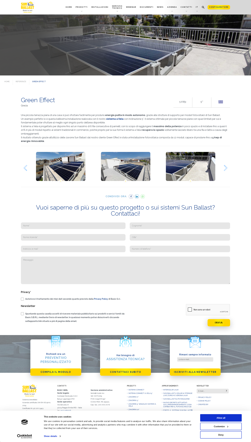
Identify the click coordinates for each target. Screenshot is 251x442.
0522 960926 (65, 410)
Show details (50, 436)
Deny (221, 435)
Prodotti (82, 7)
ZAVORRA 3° (133, 400)
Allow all (221, 418)
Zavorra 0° (133, 397)
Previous (25, 168)
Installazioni (99, 7)
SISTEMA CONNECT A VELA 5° (140, 393)
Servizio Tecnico (117, 7)
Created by (203, 404)
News (160, 7)
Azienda (172, 7)
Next (225, 168)
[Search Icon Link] (203, 7)
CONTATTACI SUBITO (125, 371)
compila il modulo (56, 371)
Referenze (21, 82)
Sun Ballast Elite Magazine (176, 399)
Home (69, 7)
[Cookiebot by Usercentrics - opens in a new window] (24, 436)
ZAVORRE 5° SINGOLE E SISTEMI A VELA (142, 405)
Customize (219, 426)
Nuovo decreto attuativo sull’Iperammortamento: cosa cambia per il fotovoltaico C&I (177, 405)
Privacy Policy (101, 299)
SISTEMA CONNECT (136, 390)
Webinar (131, 7)
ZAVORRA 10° (133, 409)
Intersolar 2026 (170, 390)
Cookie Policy (204, 401)
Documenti (146, 7)
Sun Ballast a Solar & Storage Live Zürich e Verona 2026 (177, 394)
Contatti (186, 7)
